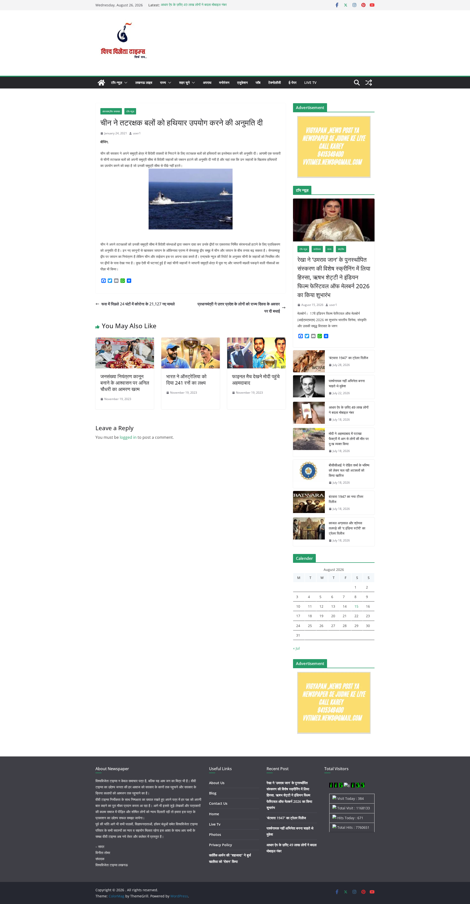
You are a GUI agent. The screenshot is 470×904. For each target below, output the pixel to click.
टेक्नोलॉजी (274, 82)
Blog (212, 793)
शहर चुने (184, 82)
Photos (215, 834)
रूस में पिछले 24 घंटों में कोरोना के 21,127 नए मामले (138, 304)
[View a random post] (369, 82)
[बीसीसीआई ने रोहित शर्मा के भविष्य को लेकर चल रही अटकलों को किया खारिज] (309, 474)
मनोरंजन (224, 82)
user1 (137, 133)
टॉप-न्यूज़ (116, 82)
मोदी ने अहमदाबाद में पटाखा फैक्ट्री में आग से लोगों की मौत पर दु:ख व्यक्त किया (349, 438)
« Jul (296, 648)
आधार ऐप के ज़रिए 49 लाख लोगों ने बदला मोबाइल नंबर (194, 5)
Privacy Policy (220, 844)
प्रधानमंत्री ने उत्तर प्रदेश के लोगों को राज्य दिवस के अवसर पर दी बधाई (239, 307)
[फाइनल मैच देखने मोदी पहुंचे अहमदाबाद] (256, 341)
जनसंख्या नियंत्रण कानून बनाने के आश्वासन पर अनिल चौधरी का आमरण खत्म (124, 382)
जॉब (258, 82)
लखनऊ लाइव (143, 82)
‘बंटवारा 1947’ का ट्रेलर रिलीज (348, 357)
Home (214, 814)
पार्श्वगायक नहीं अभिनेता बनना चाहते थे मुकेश (347, 383)
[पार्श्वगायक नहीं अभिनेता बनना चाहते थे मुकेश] (309, 387)
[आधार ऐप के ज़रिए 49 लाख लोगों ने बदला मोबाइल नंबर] (309, 413)
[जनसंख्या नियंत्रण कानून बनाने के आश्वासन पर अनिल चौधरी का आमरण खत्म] (124, 341)
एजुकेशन (242, 82)
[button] (125, 82)
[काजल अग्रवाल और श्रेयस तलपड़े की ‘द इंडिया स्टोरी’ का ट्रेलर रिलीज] (309, 531)
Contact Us (218, 803)
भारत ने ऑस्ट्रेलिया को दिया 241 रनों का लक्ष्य (186, 379)
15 (356, 606)
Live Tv (310, 82)
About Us (216, 782)
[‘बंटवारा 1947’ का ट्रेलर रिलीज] (309, 361)
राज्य (163, 82)
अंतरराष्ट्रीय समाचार (111, 111)
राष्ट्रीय (341, 249)
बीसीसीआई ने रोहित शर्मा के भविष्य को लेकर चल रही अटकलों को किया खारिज (349, 470)
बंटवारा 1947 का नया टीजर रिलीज (346, 499)
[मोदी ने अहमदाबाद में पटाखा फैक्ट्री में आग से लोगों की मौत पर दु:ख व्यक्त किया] (309, 442)
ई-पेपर (292, 82)
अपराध (207, 82)
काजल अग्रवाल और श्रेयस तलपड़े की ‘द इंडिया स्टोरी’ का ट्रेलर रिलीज (347, 528)
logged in (128, 437)
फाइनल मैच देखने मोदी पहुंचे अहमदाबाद (256, 379)
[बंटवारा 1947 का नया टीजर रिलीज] (309, 503)
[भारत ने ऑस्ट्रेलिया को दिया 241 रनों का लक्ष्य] (190, 341)
